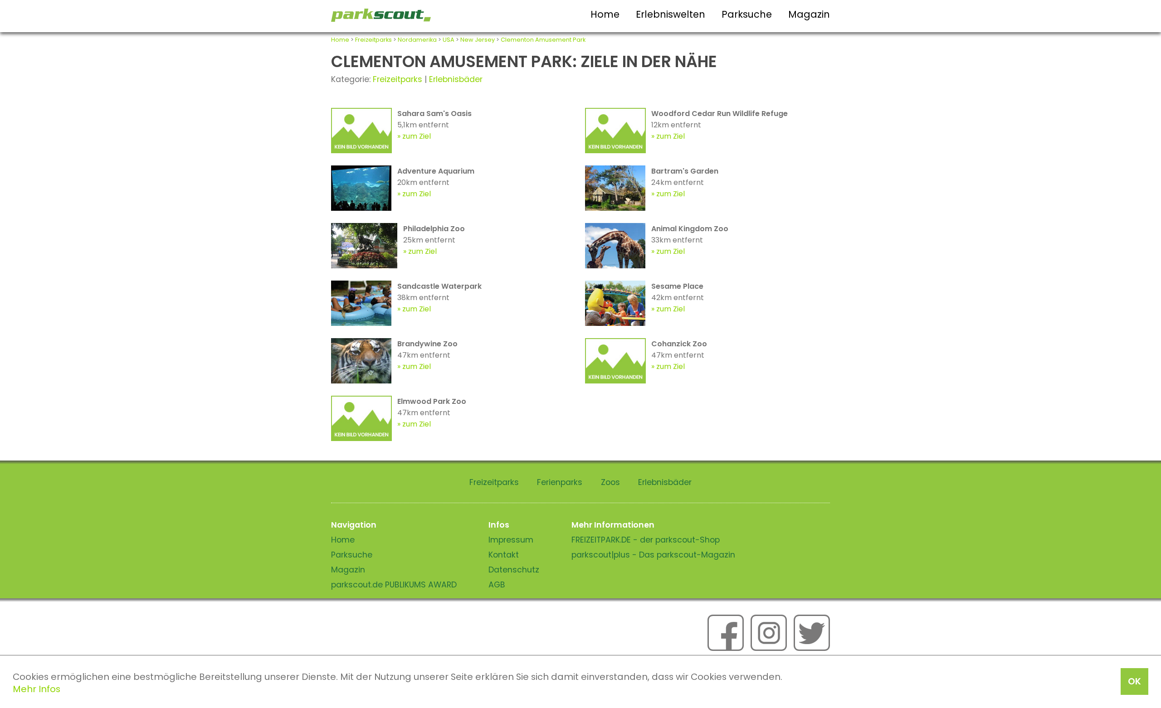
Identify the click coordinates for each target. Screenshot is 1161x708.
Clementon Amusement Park (543, 40)
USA (448, 40)
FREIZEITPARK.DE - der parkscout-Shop (645, 539)
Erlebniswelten (670, 14)
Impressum (510, 539)
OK (1134, 681)
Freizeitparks (373, 40)
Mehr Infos (36, 689)
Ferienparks (559, 482)
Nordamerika (417, 40)
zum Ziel (416, 136)
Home (605, 14)
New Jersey (477, 40)
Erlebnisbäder (456, 79)
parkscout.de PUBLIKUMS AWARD (394, 584)
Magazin (809, 14)
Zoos (610, 482)
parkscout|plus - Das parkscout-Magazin (653, 554)
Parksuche (747, 14)
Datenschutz (513, 569)
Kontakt (503, 554)
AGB (496, 584)
